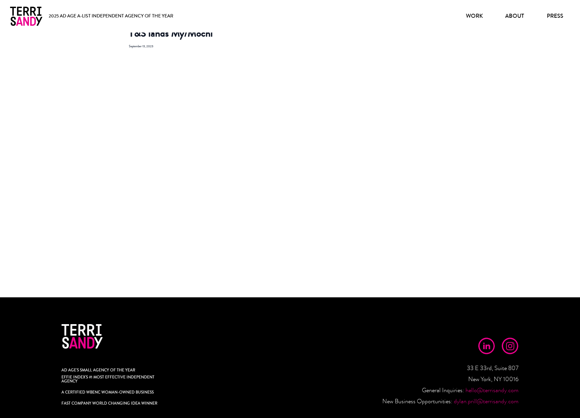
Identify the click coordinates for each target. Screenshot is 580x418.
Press (555, 16)
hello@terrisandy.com (492, 390)
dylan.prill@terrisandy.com (486, 401)
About (514, 16)
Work (474, 16)
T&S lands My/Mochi (171, 33)
